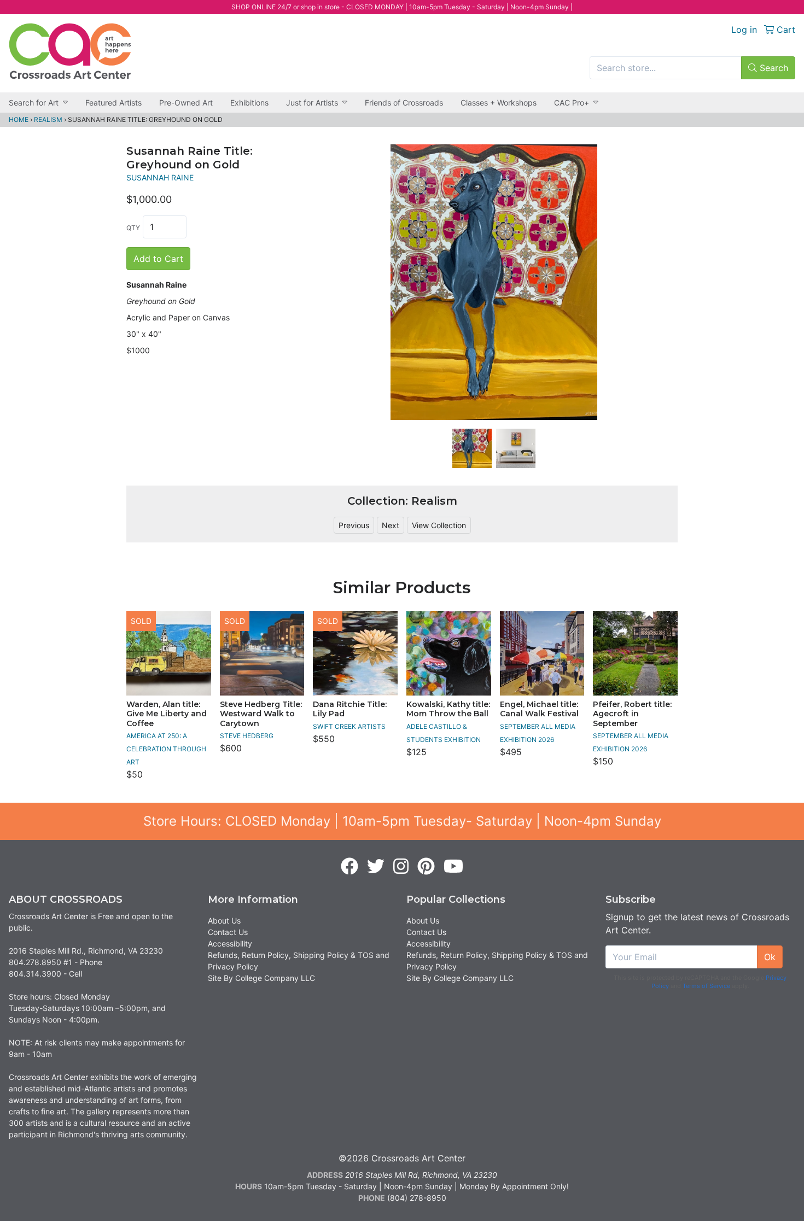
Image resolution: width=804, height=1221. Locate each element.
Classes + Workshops (499, 102)
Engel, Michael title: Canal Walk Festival (539, 709)
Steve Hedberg (246, 736)
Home (18, 119)
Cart (784, 29)
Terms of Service (706, 986)
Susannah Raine (160, 177)
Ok (770, 956)
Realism (48, 119)
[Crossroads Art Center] (70, 51)
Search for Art (34, 102)
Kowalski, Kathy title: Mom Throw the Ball (448, 709)
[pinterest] (426, 866)
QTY (133, 228)
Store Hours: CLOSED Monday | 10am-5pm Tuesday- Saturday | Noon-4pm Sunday (402, 821)
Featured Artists (113, 102)
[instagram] (401, 866)
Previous (354, 525)
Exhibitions (249, 102)
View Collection (439, 525)
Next (390, 525)
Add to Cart (158, 258)
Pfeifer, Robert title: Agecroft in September (632, 713)
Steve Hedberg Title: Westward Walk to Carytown (261, 713)
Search (772, 67)
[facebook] (349, 866)
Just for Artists (312, 102)
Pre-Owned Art (186, 102)
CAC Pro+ (571, 102)
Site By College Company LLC (261, 978)
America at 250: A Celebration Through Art (166, 749)
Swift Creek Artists (349, 726)
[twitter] (375, 866)
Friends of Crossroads (404, 102)
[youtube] (453, 866)
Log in (744, 29)
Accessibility (230, 943)
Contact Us (228, 932)
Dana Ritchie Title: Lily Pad (350, 709)
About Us (224, 920)
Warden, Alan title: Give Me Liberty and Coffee (166, 713)
